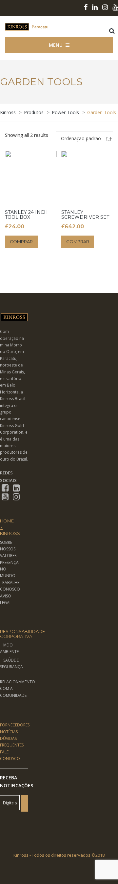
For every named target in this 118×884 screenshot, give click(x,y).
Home (7, 520)
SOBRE (6, 542)
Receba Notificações (14, 781)
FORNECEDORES (15, 725)
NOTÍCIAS (9, 732)
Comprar (21, 241)
